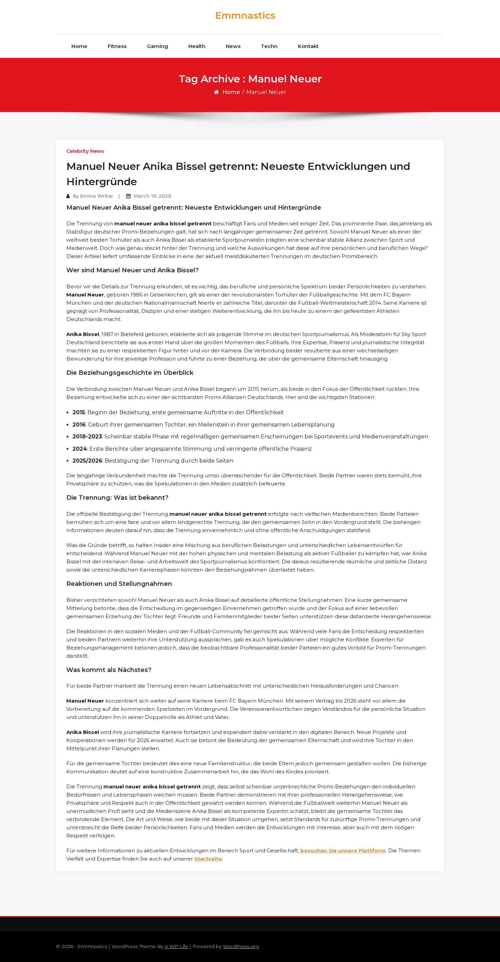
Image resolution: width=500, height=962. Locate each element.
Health (196, 46)
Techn (269, 46)
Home (79, 46)
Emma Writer (96, 196)
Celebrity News (85, 151)
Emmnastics (245, 15)
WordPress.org (241, 946)
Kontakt (308, 46)
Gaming (157, 46)
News (233, 46)
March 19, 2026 (152, 196)
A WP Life (176, 946)
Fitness (117, 46)
